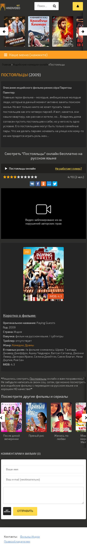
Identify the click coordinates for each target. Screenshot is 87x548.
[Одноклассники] (43, 183)
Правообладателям (17, 541)
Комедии (18, 345)
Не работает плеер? (68, 168)
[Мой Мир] (49, 183)
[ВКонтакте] (32, 183)
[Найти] (55, 6)
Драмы (29, 345)
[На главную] (10, 6)
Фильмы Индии (30, 536)
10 (35, 177)
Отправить (25, 511)
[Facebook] (37, 183)
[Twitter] (54, 183)
